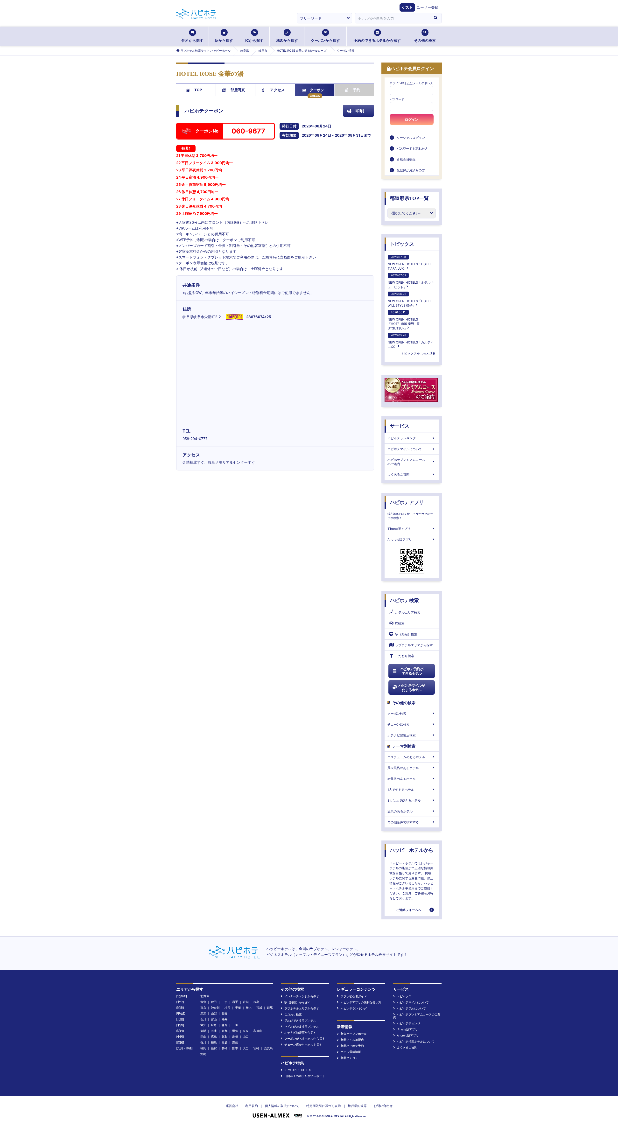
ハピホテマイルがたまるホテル (412, 687)
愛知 (203, 1025)
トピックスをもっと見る (418, 353)
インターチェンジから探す (301, 996)
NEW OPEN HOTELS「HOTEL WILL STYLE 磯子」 (409, 299)
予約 (356, 90)
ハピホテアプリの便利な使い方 (361, 1002)
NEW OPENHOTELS (297, 1070)
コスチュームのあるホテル (406, 757)
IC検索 (399, 623)
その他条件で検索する (403, 822)
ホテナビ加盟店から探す (300, 1032)
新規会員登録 (406, 159)
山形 (224, 1002)
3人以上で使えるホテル (404, 800)
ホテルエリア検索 (407, 612)
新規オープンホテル (354, 1034)
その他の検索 (425, 40)
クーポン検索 (396, 713)
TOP (198, 90)
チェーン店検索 (398, 724)
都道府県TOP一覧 (409, 198)
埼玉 (227, 1007)
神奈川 (215, 1007)
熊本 (235, 1048)
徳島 (214, 1042)
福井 (224, 1019)
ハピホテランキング (401, 438)
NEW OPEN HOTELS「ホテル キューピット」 (411, 281)
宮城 (246, 1002)
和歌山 (257, 1031)
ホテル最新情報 (351, 1052)
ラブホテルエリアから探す (414, 645)
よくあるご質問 (398, 474)
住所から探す (192, 40)
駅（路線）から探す (297, 1002)
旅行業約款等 (357, 1106)
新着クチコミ (349, 1058)
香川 (203, 1042)
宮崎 (256, 1048)
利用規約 (251, 1106)
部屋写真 (238, 90)
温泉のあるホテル (400, 811)
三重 (235, 1025)
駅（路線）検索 (406, 634)
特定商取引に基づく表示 (323, 1106)
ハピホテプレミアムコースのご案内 (406, 462)
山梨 (214, 1013)
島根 (235, 1036)
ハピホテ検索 (404, 600)
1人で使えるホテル (400, 789)
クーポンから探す (325, 40)
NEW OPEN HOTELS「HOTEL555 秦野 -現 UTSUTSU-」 (404, 320)
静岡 (224, 1025)
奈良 (246, 1031)
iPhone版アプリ (398, 529)
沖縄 (203, 1054)
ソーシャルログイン (411, 138)
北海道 (204, 996)
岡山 (203, 1036)
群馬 (270, 1007)
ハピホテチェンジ (408, 1023)
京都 (224, 1031)
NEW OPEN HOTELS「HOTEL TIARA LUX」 (409, 262)
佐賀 (214, 1048)
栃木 (249, 1007)
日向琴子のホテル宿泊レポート (304, 1076)
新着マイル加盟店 (352, 1040)
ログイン (411, 119)
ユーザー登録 (427, 7)
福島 (256, 1002)
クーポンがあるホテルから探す (304, 1038)
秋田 (214, 1002)
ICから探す (254, 40)
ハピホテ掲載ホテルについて (416, 1041)
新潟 (203, 1013)
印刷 (359, 110)
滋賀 (235, 1031)
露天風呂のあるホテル (403, 768)
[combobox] (392, 18)
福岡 (203, 1048)
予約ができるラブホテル (300, 1020)
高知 (235, 1042)
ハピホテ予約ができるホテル (411, 671)
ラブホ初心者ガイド (354, 996)
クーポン (317, 90)
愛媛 (224, 1042)
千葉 (238, 1007)
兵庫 (214, 1031)
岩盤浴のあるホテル (401, 779)
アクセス (277, 90)
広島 (214, 1036)
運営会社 (232, 1106)
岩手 (235, 1002)
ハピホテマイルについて (404, 449)
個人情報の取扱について (282, 1106)
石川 (203, 1019)
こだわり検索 (404, 656)
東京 (203, 1007)
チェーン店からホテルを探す (303, 1044)
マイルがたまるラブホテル (301, 1026)
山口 (246, 1036)
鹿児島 (268, 1048)
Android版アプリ (399, 539)
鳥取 (224, 1036)
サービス (399, 426)
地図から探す (287, 40)
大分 (246, 1048)
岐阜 (214, 1025)
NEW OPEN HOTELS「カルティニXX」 (411, 341)
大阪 (203, 1031)
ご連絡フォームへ (408, 910)
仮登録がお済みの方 (411, 170)
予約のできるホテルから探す (377, 40)
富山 (214, 1019)
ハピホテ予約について (411, 1008)
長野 (224, 1013)
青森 (203, 1002)
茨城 (259, 1007)
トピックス (402, 244)
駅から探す (224, 40)
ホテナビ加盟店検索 (401, 735)
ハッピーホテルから (411, 850)
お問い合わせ (383, 1106)
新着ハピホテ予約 (352, 1046)
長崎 (224, 1048)
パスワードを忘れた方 (412, 148)
